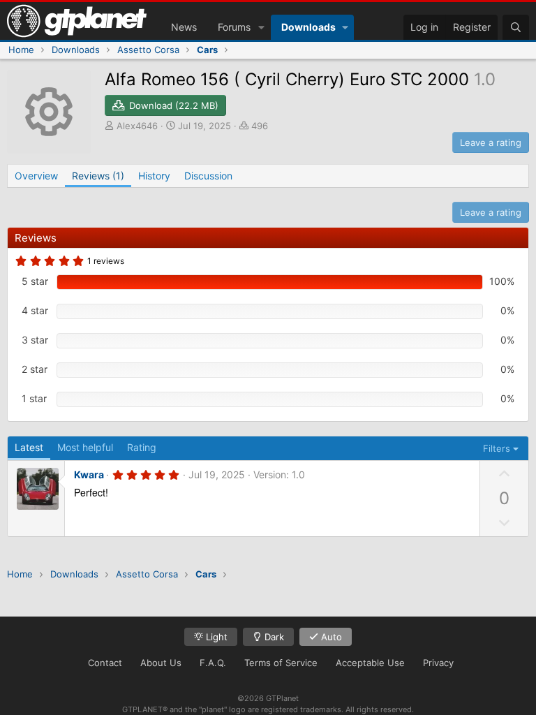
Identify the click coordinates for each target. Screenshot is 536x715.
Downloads (308, 27)
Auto (330, 636)
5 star (35, 281)
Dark (273, 636)
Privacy (438, 662)
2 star (34, 369)
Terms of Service (281, 662)
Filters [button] (496, 448)
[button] (261, 27)
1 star (34, 398)
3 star (35, 340)
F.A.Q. (213, 662)
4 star (35, 310)
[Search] (515, 27)
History (154, 176)
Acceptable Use (370, 662)
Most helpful (85, 447)
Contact (105, 662)
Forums (234, 27)
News (184, 27)
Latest (29, 447)
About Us (160, 662)
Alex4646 (137, 125)
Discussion (208, 176)
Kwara (89, 474)
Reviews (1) (98, 176)
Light (215, 636)
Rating (141, 447)
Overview (36, 176)
